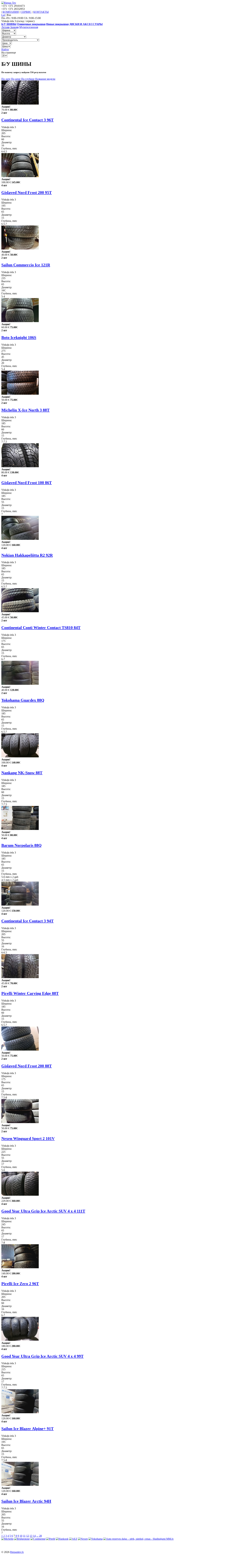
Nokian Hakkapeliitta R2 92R (27, 555)
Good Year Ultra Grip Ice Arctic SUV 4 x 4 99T (42, 1356)
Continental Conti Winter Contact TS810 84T (40, 627)
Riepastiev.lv (17, 1552)
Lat (3, 15)
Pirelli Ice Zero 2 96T (20, 1283)
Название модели (45, 78)
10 (21, 1535)
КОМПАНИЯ (11, 11)
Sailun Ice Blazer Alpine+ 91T (27, 1428)
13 (31, 1535)
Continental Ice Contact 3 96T (27, 120)
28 (40, 1535)
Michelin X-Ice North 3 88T (25, 410)
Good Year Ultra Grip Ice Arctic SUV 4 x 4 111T (43, 1211)
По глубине (27, 78)
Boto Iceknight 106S (18, 337)
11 (24, 1535)
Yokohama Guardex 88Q (22, 700)
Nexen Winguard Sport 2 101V (28, 1138)
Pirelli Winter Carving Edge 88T (30, 993)
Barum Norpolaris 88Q (21, 845)
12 (27, 1535)
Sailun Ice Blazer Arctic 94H (26, 1501)
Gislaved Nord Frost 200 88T (26, 1066)
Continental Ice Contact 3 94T (27, 921)
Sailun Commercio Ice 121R (25, 265)
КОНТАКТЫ (41, 11)
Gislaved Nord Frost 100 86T (26, 482)
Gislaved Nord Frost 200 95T (26, 192)
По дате (5, 78)
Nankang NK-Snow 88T (21, 773)
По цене (15, 78)
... (37, 1535)
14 (34, 1535)
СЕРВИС (26, 11)
